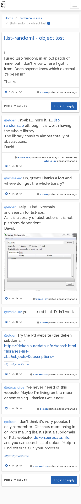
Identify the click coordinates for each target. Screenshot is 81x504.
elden (44, 92)
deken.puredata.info (51, 437)
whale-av (23, 157)
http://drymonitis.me (16, 364)
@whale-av (13, 178)
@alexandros (14, 387)
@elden (10, 120)
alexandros (40, 374)
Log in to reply (64, 106)
